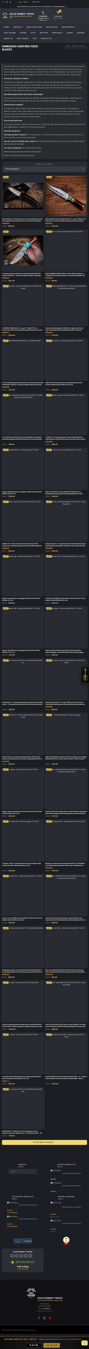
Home (6, 27)
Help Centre (23, 38)
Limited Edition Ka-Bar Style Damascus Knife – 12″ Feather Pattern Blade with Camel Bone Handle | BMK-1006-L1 (66, 1078)
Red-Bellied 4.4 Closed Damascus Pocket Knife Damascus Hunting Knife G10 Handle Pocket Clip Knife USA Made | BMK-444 (22, 221)
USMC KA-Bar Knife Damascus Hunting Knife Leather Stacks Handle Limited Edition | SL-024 (63, 384)
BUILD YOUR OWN (34, 27)
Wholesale (57, 33)
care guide (20, 144)
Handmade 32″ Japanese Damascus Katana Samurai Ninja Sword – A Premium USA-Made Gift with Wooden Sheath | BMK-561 (22, 704)
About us (8, 38)
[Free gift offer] (85, 675)
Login (25, 2)
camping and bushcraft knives (20, 152)
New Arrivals (68, 27)
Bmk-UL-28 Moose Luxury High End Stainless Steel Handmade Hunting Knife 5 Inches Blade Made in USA (64, 493)
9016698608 (43, 16)
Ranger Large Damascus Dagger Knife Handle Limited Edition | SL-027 (21, 599)
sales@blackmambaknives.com (43, 19)
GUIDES (70, 33)
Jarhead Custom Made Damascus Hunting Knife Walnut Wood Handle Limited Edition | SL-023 (21, 1078)
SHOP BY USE (52, 27)
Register (36, 2)
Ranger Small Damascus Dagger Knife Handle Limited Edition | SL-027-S (21, 651)
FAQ (34, 38)
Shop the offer (52, 1345)
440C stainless (30, 117)
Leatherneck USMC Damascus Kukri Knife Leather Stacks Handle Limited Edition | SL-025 (65, 599)
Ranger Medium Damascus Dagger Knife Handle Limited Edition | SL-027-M (22, 493)
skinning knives (36, 152)
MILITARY (44, 33)
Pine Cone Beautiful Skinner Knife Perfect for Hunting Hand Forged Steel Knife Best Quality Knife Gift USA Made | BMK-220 (66, 972)
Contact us (46, 38)
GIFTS (33, 33)
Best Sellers (10, 33)
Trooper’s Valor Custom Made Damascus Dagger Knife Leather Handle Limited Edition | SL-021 (21, 864)
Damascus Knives (78, 46)
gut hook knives (39, 127)
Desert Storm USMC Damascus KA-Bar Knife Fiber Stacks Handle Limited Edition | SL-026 (22, 919)
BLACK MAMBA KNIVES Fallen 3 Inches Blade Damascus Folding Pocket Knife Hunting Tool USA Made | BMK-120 (65, 275)
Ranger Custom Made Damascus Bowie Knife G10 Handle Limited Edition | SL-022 (22, 812)
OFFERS (23, 33)
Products (18, 27)
